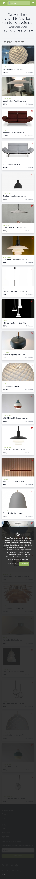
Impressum (5, 877)
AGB (3, 874)
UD (3, 3)
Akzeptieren (24, 563)
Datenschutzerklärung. (20, 559)
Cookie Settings (11, 563)
